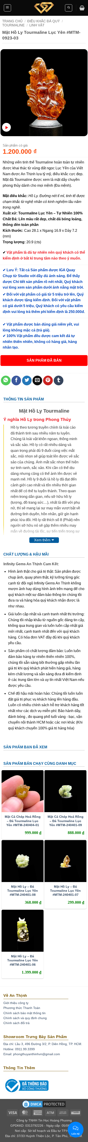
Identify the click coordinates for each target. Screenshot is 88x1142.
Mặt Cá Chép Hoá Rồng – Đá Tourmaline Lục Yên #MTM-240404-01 (23, 821)
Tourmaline (13, 25)
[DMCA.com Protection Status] (44, 1105)
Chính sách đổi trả (16, 1023)
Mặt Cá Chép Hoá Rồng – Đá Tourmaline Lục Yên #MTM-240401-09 (65, 821)
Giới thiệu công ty (15, 1003)
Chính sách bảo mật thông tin (24, 1013)
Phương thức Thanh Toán (21, 1008)
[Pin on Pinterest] (48, 380)
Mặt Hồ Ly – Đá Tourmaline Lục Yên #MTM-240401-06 (22, 960)
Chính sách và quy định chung (25, 1018)
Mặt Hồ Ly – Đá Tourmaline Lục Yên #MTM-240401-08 (22, 890)
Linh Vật (36, 25)
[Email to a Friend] (37, 380)
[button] (7, 7)
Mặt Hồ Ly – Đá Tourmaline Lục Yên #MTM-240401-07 (65, 890)
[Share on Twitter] (27, 380)
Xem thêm (42, 540)
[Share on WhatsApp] (6, 380)
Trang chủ (12, 21)
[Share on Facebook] (16, 380)
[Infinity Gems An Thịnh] (44, 8)
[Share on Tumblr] (58, 380)
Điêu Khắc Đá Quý (43, 21)
